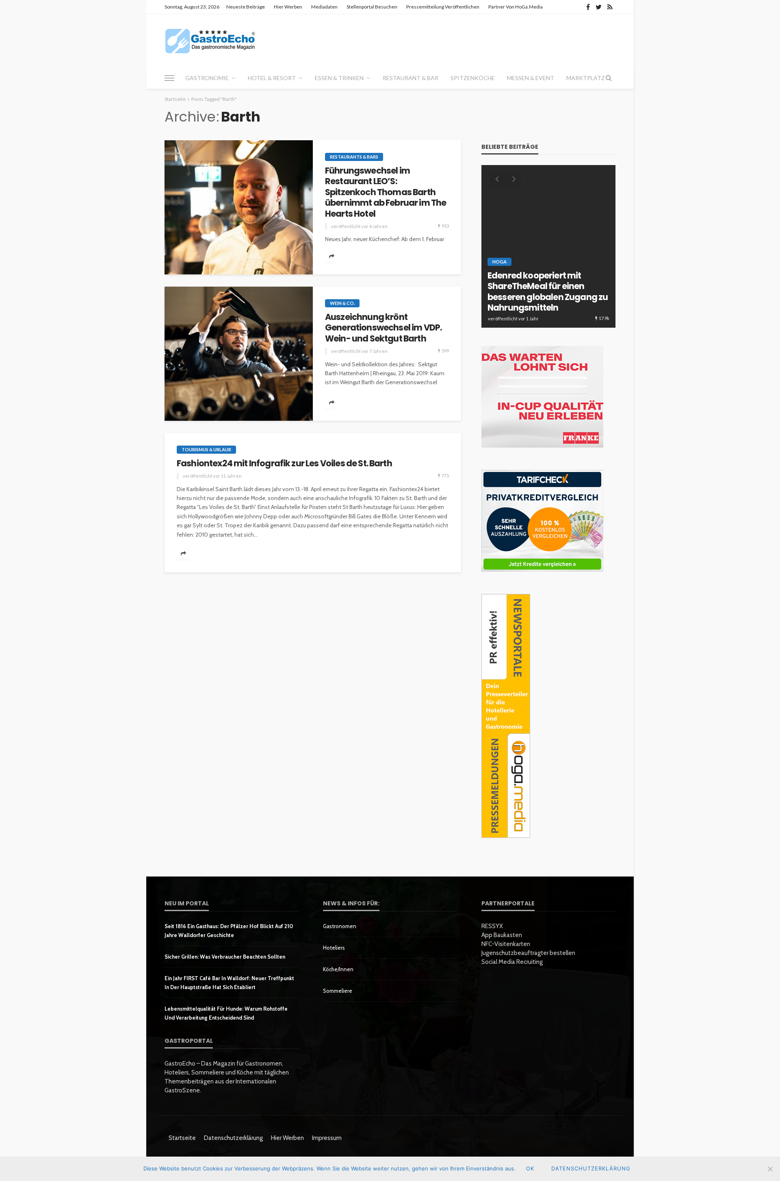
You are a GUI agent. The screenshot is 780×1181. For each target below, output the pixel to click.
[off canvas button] (169, 78)
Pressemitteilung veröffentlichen (442, 7)
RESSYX (492, 926)
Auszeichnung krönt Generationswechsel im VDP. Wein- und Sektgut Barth (383, 328)
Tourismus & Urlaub (206, 449)
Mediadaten (324, 7)
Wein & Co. (342, 303)
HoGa (499, 261)
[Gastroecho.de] (210, 40)
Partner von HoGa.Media (515, 7)
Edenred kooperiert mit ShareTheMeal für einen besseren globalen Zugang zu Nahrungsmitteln (548, 291)
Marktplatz (585, 77)
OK (530, 1168)
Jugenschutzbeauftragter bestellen (528, 953)
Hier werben (288, 7)
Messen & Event (530, 77)
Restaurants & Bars (354, 156)
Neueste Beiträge (245, 7)
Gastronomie (207, 77)
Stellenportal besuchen (372, 7)
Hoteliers (334, 947)
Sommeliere (337, 990)
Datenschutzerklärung (233, 1138)
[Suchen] (608, 78)
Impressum (327, 1138)
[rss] (609, 7)
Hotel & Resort (272, 77)
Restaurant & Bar (410, 77)
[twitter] (598, 7)
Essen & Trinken (339, 77)
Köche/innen (338, 969)
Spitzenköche (473, 77)
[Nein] (770, 1169)
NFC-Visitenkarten (505, 944)
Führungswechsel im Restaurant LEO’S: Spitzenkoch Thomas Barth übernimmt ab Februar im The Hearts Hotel (385, 192)
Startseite (182, 1138)
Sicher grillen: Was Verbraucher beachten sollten (225, 956)
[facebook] (588, 7)
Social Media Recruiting (512, 962)
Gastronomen (339, 926)
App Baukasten (501, 935)
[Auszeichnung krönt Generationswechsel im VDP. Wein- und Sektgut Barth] (239, 354)
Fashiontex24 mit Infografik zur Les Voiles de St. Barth (284, 463)
